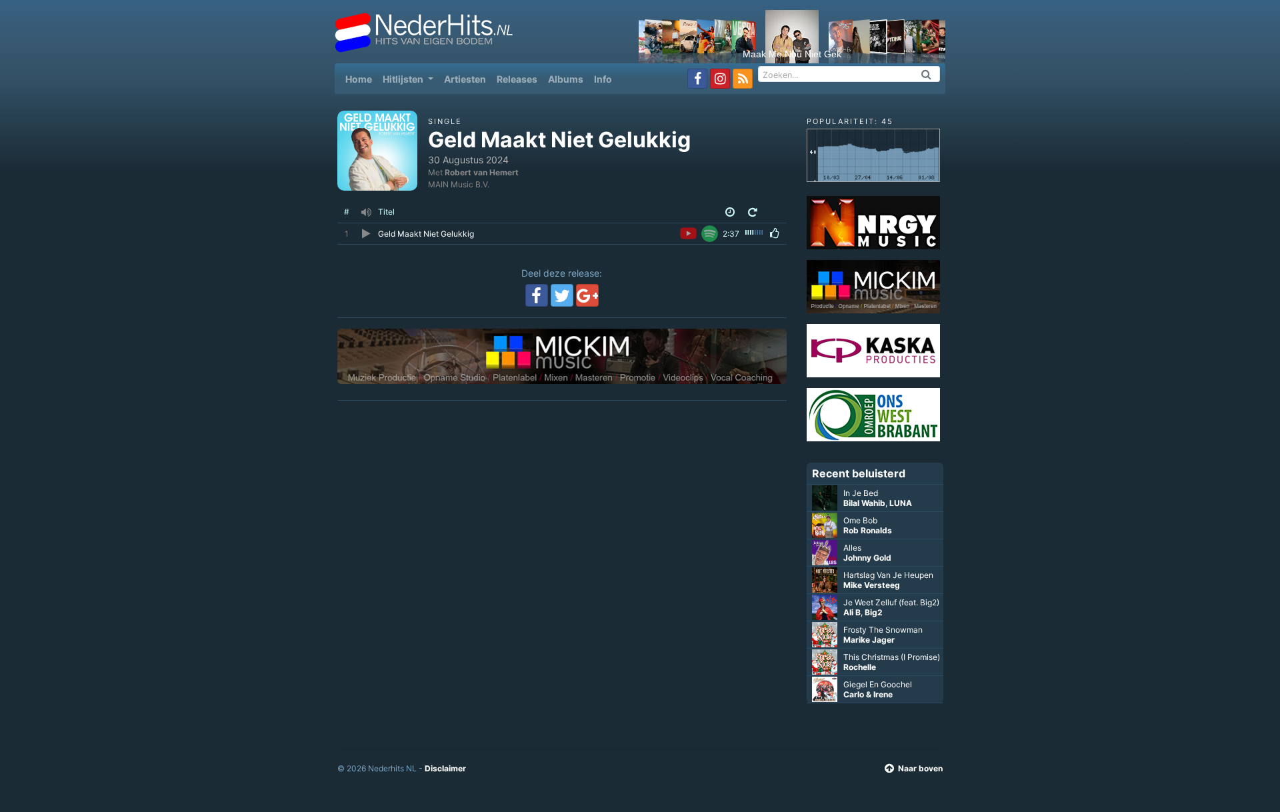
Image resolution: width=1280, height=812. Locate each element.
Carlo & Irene (868, 694)
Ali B (852, 612)
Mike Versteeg (871, 585)
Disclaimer (445, 768)
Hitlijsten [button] (404, 79)
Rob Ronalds (867, 530)
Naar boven (920, 768)
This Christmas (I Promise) (891, 657)
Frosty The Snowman (883, 630)
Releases (517, 79)
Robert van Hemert (482, 172)
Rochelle (859, 667)
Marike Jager (869, 640)
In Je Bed (860, 493)
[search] (926, 74)
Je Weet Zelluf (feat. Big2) (891, 602)
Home (361, 79)
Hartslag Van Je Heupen (888, 575)
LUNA (900, 503)
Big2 (874, 612)
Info (603, 79)
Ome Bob (860, 520)
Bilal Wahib (864, 503)
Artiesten (465, 79)
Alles (852, 548)
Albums (565, 79)
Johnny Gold (867, 558)
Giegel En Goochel (877, 684)
